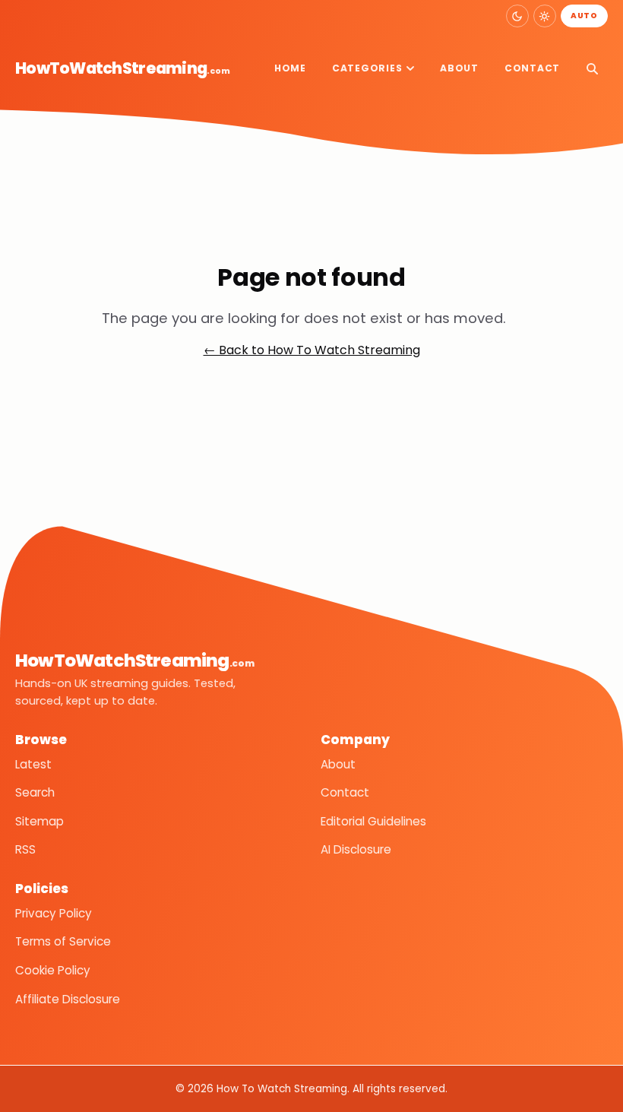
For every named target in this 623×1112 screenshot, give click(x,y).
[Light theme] (544, 16)
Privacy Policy (53, 913)
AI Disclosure (356, 849)
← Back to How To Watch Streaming (312, 350)
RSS (25, 849)
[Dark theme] (517, 16)
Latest (33, 764)
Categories (367, 68)
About (459, 68)
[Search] (592, 68)
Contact (532, 68)
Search (35, 792)
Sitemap (39, 821)
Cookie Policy (52, 970)
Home (290, 68)
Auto (584, 15)
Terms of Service (63, 941)
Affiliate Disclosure (67, 999)
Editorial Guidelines (373, 821)
